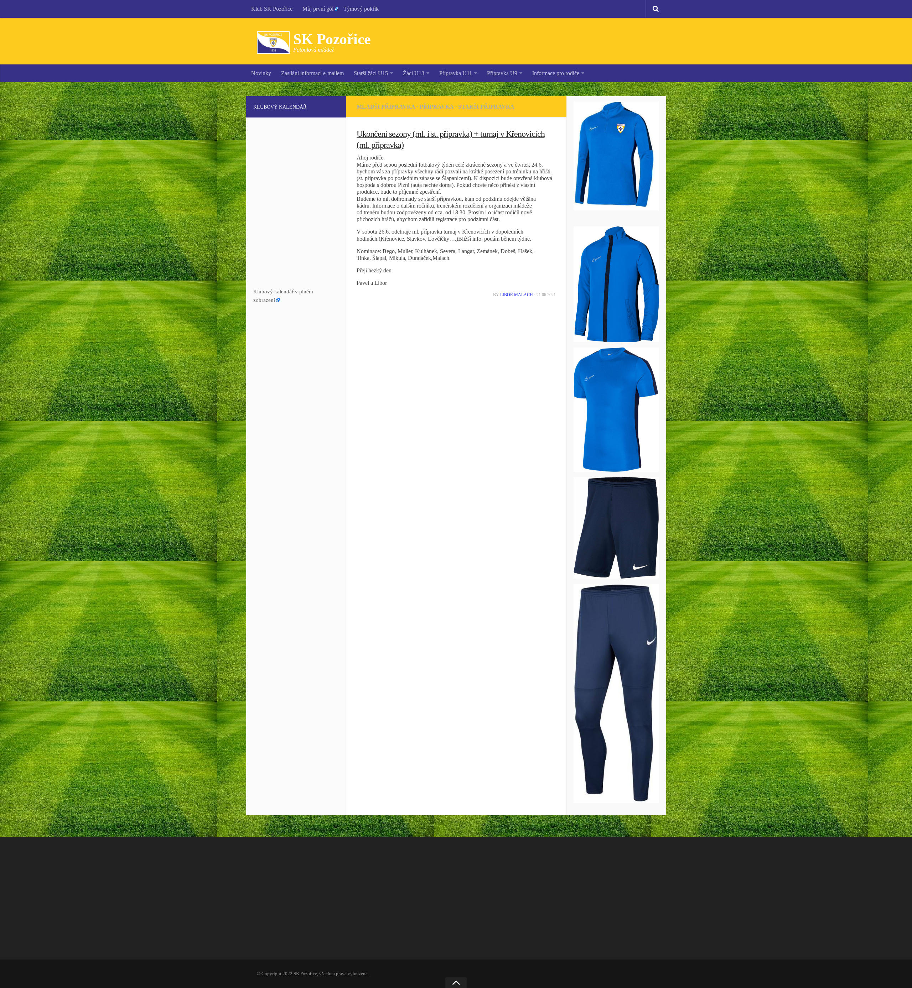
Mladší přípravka (386, 107)
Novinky (261, 73)
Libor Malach (516, 294)
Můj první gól (317, 9)
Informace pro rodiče (555, 73)
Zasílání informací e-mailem (312, 73)
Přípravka (437, 107)
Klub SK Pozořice (271, 9)
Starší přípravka (486, 107)
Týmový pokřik (361, 9)
